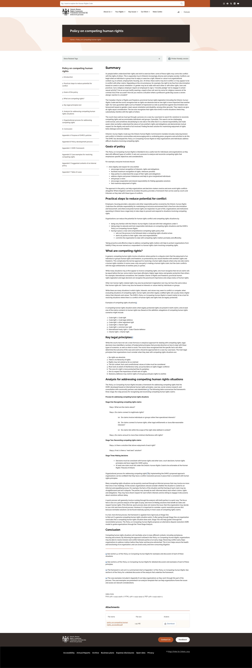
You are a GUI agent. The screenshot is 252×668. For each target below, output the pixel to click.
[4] (106, 578)
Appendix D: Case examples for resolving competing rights (77, 156)
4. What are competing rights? (73, 99)
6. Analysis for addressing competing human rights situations (78, 112)
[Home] (75, 12)
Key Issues (132, 12)
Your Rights (119, 12)
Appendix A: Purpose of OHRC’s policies (76, 135)
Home (72, 40)
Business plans (107, 653)
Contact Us (165, 640)
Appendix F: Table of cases (72, 172)
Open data (140, 653)
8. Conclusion (67, 129)
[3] (148, 389)
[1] (136, 303)
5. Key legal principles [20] (71, 105)
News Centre (157, 12)
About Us (107, 12)
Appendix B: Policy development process (77, 142)
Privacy (150, 653)
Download (171, 624)
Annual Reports (83, 653)
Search (181, 3)
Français (187, 12)
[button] (178, 12)
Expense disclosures (125, 653)
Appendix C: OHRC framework (73, 148)
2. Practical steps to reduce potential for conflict (77, 85)
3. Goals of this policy (70, 92)
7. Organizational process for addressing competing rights (77, 121)
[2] (106, 562)
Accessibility (69, 653)
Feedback (183, 640)
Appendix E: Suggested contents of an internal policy (79, 164)
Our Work (144, 12)
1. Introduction (67, 77)
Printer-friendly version (179, 59)
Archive (95, 653)
